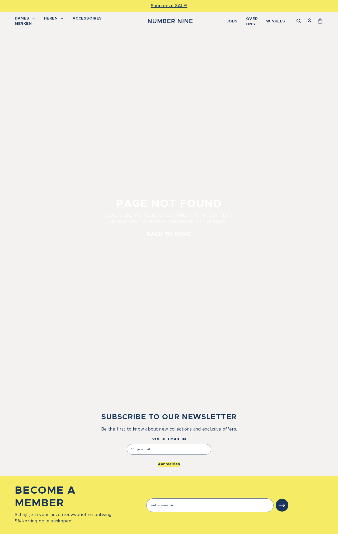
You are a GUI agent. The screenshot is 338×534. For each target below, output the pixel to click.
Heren (51, 18)
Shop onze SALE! (169, 6)
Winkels (275, 21)
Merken (23, 24)
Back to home (169, 234)
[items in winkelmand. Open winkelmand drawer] (320, 21)
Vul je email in (169, 439)
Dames (22, 18)
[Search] (299, 21)
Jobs (232, 21)
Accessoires (87, 18)
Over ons (252, 21)
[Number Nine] (170, 21)
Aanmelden (169, 464)
